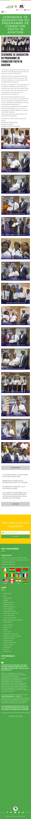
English (28, 10)
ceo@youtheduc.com (9, 564)
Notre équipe (7, 593)
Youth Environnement (10, 617)
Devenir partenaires (9, 606)
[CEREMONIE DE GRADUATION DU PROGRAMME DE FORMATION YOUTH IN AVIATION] (15, 138)
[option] (15, 734)
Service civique (8, 640)
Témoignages (8, 598)
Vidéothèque (7, 647)
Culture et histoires (9, 638)
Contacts (6, 649)
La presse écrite (8, 645)
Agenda (6, 600)
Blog (5, 596)
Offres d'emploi (8, 622)
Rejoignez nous (8, 604)
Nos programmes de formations (13, 620)
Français (20, 10)
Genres (6, 629)
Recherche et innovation (11, 634)
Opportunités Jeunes (10, 611)
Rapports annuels (9, 602)
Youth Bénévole (8, 609)
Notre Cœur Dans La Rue (11, 613)
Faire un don (7, 651)
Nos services (7, 627)
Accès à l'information (10, 642)
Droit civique (7, 631)
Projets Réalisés (8, 625)
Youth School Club (9, 615)
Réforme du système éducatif (12, 636)
